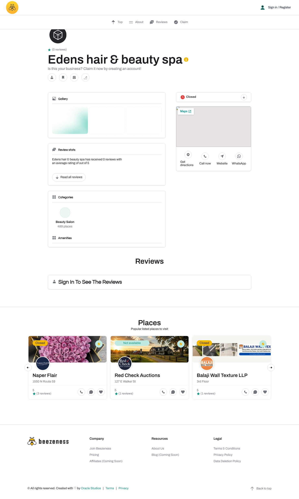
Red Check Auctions (137, 375)
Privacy (124, 488)
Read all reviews (71, 177)
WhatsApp (239, 163)
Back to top (264, 488)
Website (222, 163)
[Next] (271, 367)
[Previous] (28, 367)
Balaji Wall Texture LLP (222, 375)
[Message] (74, 77)
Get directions (186, 163)
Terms (110, 488)
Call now (205, 163)
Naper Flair (45, 375)
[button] (52, 77)
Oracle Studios (91, 488)
